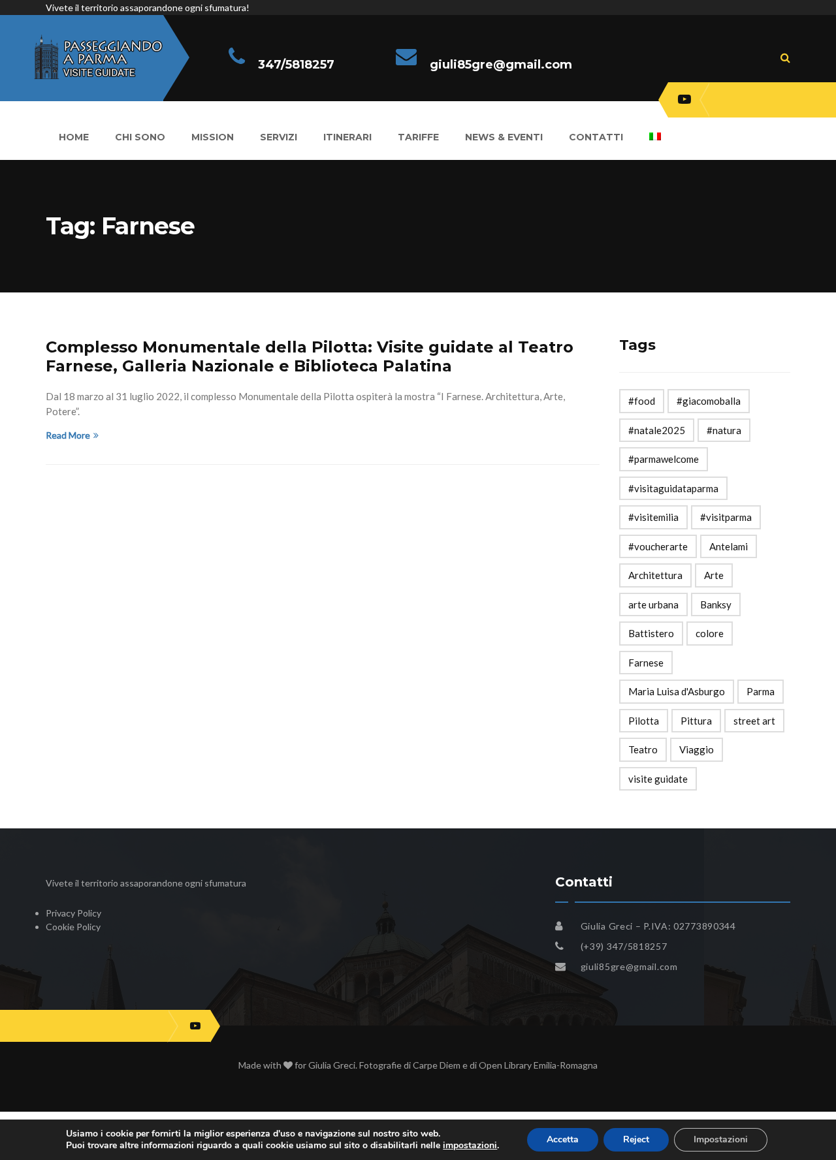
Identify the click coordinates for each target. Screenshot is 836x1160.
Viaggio (696, 749)
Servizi (278, 137)
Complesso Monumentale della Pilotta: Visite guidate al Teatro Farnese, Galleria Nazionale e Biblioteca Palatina (309, 356)
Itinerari (347, 137)
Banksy (716, 604)
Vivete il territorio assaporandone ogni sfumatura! (147, 7)
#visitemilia (653, 517)
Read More (68, 435)
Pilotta (643, 721)
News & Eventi (504, 137)
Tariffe (418, 137)
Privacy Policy (73, 912)
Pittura (696, 721)
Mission (212, 137)
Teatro (643, 749)
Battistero (651, 633)
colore (710, 633)
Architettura (655, 575)
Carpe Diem (436, 1065)
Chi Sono (140, 137)
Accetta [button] (563, 1139)
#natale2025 (656, 430)
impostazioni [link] (470, 1145)
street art (754, 721)
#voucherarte (658, 546)
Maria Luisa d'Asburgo (676, 691)
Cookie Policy (73, 926)
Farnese (646, 662)
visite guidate (658, 779)
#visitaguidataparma (673, 488)
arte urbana (653, 604)
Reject (636, 1139)
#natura (724, 430)
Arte (714, 575)
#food (641, 401)
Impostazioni (721, 1139)
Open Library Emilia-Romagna (538, 1065)
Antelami (728, 546)
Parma (761, 691)
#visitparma (726, 517)
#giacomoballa (709, 401)
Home (74, 137)
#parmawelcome (663, 459)
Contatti (596, 137)
